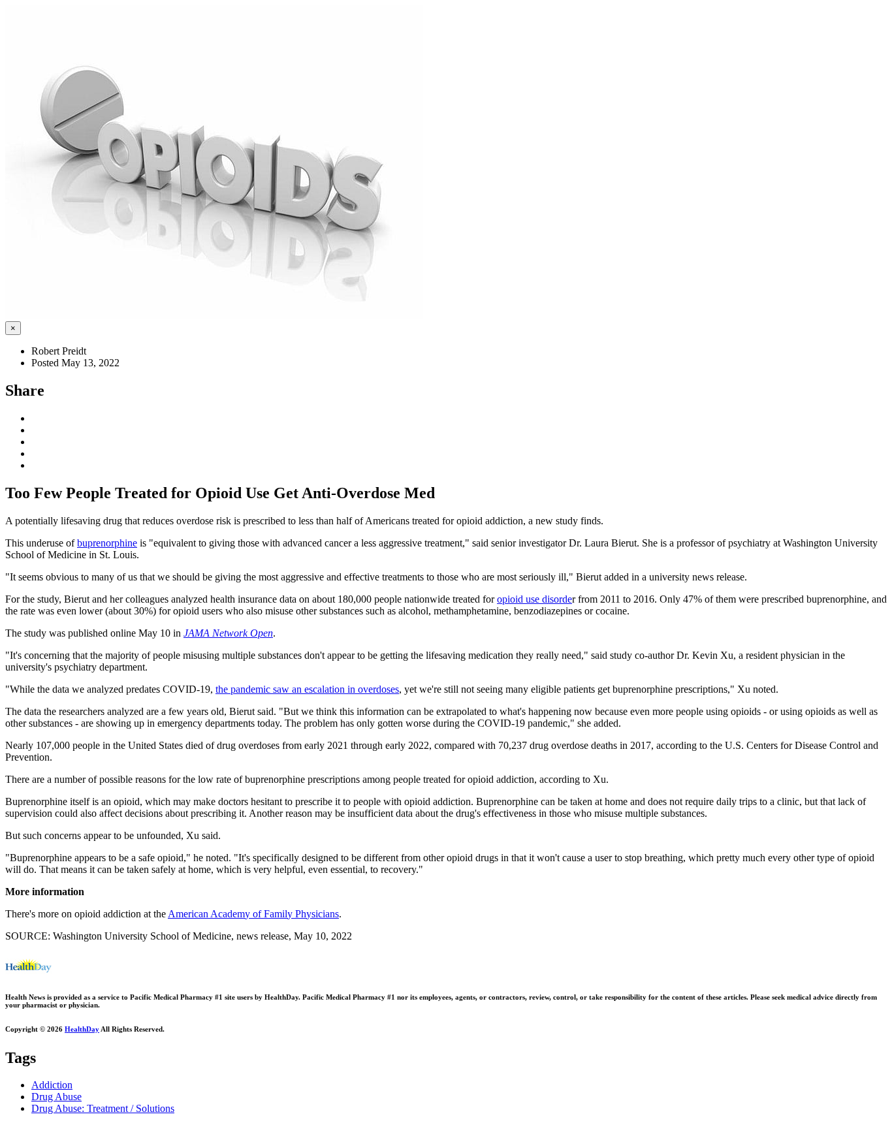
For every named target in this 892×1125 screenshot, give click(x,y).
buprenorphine (107, 542)
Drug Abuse (56, 1096)
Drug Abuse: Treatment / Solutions (102, 1108)
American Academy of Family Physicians (253, 913)
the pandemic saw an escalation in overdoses (307, 689)
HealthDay (82, 1029)
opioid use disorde (534, 599)
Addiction (51, 1084)
